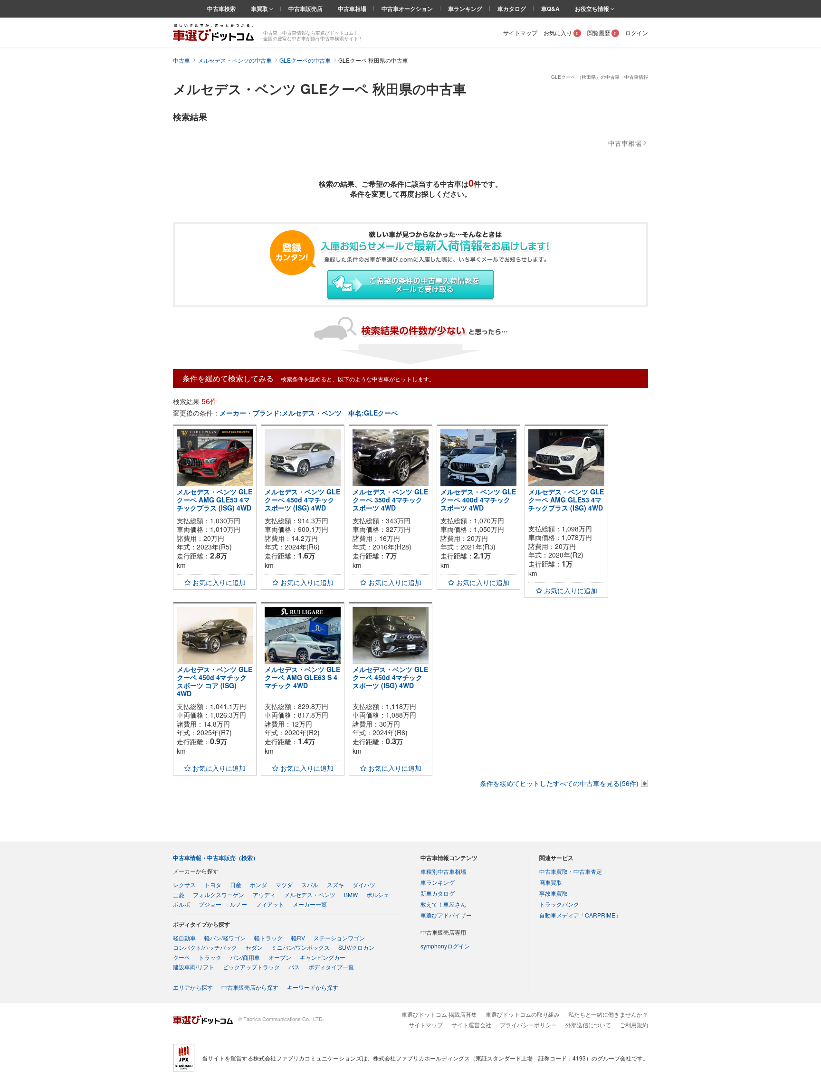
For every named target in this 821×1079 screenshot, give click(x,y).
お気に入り (561, 32)
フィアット (270, 904)
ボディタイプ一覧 (331, 967)
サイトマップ (520, 32)
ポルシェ (377, 894)
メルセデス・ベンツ (309, 894)
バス (294, 967)
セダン (254, 947)
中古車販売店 (305, 8)
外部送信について (588, 1025)
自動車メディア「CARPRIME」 (580, 915)
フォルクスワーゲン (218, 894)
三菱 (178, 894)
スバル (309, 884)
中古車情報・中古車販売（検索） (215, 857)
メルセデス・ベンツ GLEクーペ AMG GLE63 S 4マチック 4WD (302, 677)
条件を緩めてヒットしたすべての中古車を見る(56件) (559, 783)
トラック (210, 957)
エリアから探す (193, 987)
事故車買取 (553, 893)
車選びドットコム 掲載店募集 (439, 1014)
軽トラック (268, 938)
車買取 (260, 8)
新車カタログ (437, 893)
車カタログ (511, 8)
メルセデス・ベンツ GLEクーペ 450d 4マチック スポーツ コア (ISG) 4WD (214, 681)
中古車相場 (352, 8)
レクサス (184, 884)
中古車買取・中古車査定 (570, 871)
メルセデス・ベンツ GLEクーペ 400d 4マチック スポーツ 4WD (478, 499)
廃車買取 (550, 882)
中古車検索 (221, 8)
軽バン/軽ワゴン (225, 938)
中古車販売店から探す (249, 987)
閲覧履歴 (602, 32)
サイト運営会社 (471, 1025)
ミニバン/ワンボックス (300, 947)
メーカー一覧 (310, 904)
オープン (279, 957)
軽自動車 (184, 938)
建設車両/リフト (193, 967)
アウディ (264, 894)
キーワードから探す (312, 987)
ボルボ (181, 904)
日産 (235, 884)
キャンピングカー (322, 957)
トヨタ (212, 884)
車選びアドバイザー (446, 915)
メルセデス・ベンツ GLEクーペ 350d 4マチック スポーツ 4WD (390, 499)
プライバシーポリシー (528, 1025)
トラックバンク (559, 904)
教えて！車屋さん (443, 904)
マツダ (284, 884)
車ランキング (465, 8)
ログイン (636, 32)
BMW (351, 894)
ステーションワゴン (339, 938)
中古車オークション (407, 8)
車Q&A (550, 8)
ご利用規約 (634, 1025)
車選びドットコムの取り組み (523, 1014)
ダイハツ (364, 884)
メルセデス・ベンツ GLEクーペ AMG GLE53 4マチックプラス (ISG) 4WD (214, 499)
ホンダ (258, 884)
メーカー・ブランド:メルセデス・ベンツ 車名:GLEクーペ (309, 412)
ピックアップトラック (251, 967)
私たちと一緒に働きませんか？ (608, 1014)
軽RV (298, 938)
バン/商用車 (245, 957)
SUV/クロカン (356, 947)
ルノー (238, 904)
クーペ (181, 957)
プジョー (210, 904)
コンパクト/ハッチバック (205, 947)
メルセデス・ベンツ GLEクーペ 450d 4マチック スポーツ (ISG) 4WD (302, 499)
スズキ (335, 884)
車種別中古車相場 (443, 871)
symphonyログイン (445, 946)
